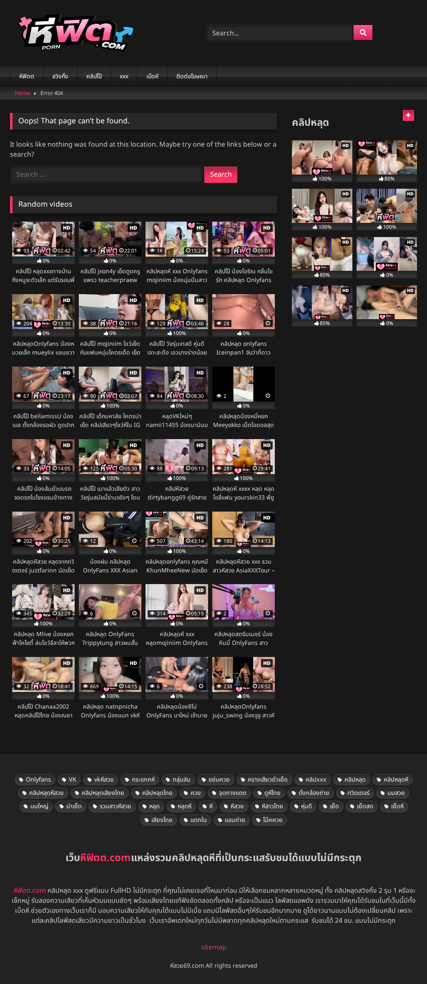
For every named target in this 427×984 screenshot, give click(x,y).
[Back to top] (401, 959)
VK (72, 779)
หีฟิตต (26, 76)
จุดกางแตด (232, 793)
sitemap (213, 947)
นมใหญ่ (39, 806)
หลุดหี (184, 806)
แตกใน (199, 820)
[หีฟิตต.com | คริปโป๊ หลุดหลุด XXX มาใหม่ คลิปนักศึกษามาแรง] (95, 33)
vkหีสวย (104, 779)
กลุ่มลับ (182, 779)
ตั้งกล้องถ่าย (314, 793)
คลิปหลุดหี (396, 779)
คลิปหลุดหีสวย (46, 793)
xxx (124, 76)
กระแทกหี (143, 779)
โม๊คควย (273, 820)
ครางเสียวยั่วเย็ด (268, 779)
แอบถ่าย (235, 820)
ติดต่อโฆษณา (192, 76)
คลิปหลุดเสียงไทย (103, 793)
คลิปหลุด (355, 779)
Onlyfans (38, 779)
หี (211, 806)
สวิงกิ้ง (60, 76)
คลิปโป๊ (94, 76)
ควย (196, 793)
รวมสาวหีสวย (115, 806)
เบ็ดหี (152, 76)
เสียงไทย (162, 820)
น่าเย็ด (74, 806)
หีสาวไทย (272, 806)
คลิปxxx (316, 779)
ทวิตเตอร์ (358, 793)
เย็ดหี (397, 806)
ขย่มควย (219, 779)
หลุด (154, 806)
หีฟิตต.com (30, 891)
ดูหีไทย (272, 793)
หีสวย (237, 806)
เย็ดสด (365, 806)
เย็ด (334, 806)
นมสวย (396, 793)
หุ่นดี (306, 806)
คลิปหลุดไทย (157, 793)
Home (22, 93)
